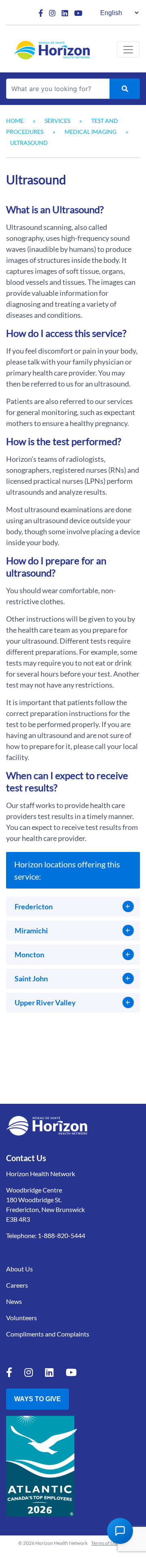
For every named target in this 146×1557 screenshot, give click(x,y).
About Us (19, 1269)
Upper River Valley (45, 1002)
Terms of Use (104, 1543)
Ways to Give (37, 1398)
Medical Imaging (90, 131)
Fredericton (34, 906)
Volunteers (21, 1317)
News (14, 1301)
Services (57, 120)
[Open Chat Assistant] (120, 1531)
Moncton (29, 954)
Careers (17, 1285)
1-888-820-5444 (61, 1235)
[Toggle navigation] (128, 49)
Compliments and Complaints (47, 1334)
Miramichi (31, 930)
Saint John (31, 978)
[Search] (125, 89)
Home (15, 120)
